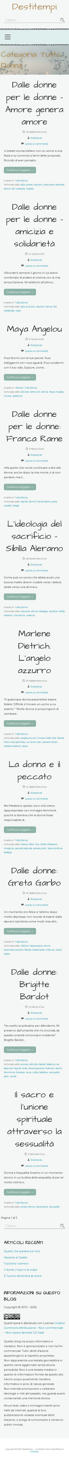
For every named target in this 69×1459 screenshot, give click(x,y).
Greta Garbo (38, 949)
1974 (23, 184)
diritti (24, 1068)
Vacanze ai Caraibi (15, 1257)
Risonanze (36, 138)
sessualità (54, 1072)
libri (13, 188)
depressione (36, 945)
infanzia (50, 949)
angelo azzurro (28, 738)
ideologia (43, 611)
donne (7, 188)
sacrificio (53, 611)
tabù (6, 1076)
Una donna (19, 615)
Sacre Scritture (55, 848)
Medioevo (52, 844)
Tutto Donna (21, 180)
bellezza (51, 1064)
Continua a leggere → (20, 170)
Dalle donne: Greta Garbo (34, 877)
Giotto (43, 844)
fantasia (20, 1072)
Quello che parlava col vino (22, 1251)
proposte (20, 188)
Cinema (41, 738)
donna (44, 391)
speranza (17, 395)
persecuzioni (40, 848)
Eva (37, 844)
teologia (8, 852)
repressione (42, 1206)
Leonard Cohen (50, 742)
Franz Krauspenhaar (14, 742)
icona (28, 1072)
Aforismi (19, 387)
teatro (7, 953)
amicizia (30, 306)
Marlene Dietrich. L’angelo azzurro (34, 652)
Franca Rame (43, 501)
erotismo (50, 1068)
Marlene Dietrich (12, 746)
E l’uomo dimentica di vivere (23, 1276)
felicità (60, 738)
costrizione (48, 184)
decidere (59, 184)
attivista (25, 391)
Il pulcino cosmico (16, 1263)
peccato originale (23, 848)
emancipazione (37, 1068)
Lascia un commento (36, 143)
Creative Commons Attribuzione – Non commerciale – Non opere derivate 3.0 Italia (34, 1327)
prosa (54, 501)
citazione (25, 611)
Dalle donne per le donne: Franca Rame (34, 426)
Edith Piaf (51, 738)
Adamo (24, 844)
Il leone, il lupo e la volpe (20, 1269)
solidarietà (9, 310)
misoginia (9, 848)
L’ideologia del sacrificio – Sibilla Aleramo (34, 536)
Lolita (35, 1072)
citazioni (37, 184)
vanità (13, 1076)
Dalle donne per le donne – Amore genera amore (34, 103)
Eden (31, 844)
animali (24, 1064)
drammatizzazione (13, 949)
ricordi (59, 949)
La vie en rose (33, 742)
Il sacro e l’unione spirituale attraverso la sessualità (34, 1119)
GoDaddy (34, 1451)
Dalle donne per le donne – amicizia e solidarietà (34, 225)
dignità (24, 501)
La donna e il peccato (34, 771)
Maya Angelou (34, 329)
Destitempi (34, 6)
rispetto (30, 188)
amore (29, 184)
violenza (30, 615)
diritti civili (35, 391)
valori (18, 310)
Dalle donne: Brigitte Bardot (34, 984)
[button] (7, 37)
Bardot (42, 1064)
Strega (16, 505)
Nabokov (43, 1072)
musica (7, 395)
